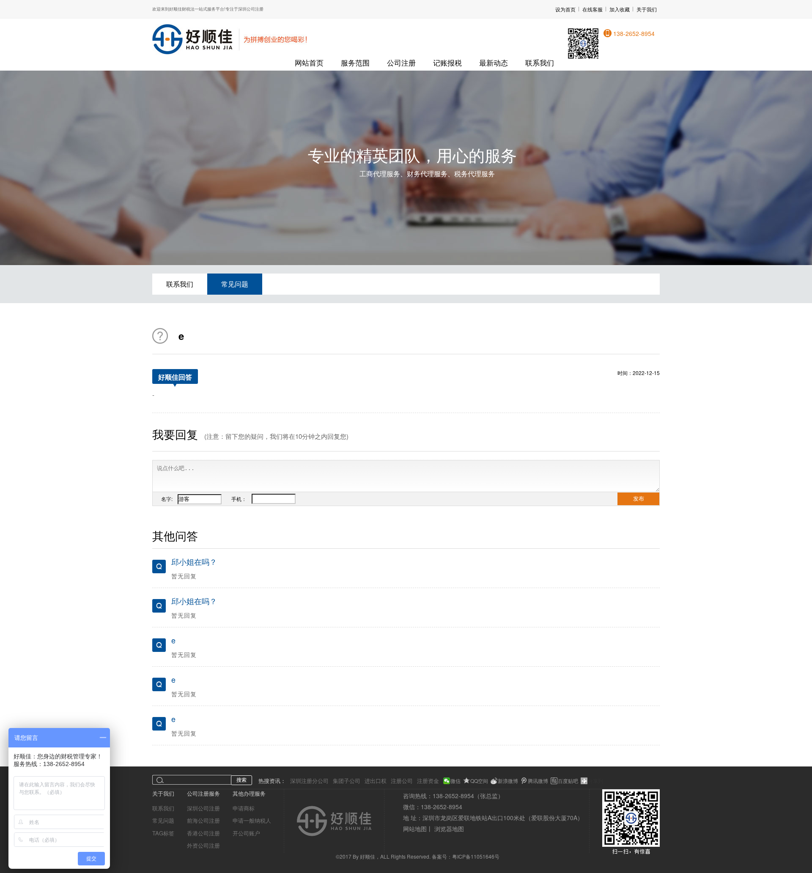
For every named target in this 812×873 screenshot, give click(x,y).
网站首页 (309, 62)
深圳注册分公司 (309, 781)
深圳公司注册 (203, 808)
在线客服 (592, 9)
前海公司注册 (203, 820)
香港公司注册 (203, 833)
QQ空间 (479, 780)
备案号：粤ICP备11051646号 (465, 856)
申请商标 (244, 808)
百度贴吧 (568, 780)
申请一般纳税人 (252, 820)
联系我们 (539, 62)
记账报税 (447, 62)
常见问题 (234, 284)
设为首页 (565, 9)
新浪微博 (508, 780)
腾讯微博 (538, 780)
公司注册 (401, 62)
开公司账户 (246, 833)
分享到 (595, 780)
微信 (455, 780)
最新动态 (493, 62)
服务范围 (355, 62)
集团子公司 (346, 781)
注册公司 (402, 781)
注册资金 (428, 781)
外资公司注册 (203, 845)
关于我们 (646, 9)
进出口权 (376, 781)
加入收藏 (619, 9)
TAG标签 (163, 833)
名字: (169, 498)
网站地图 (415, 828)
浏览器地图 (449, 828)
